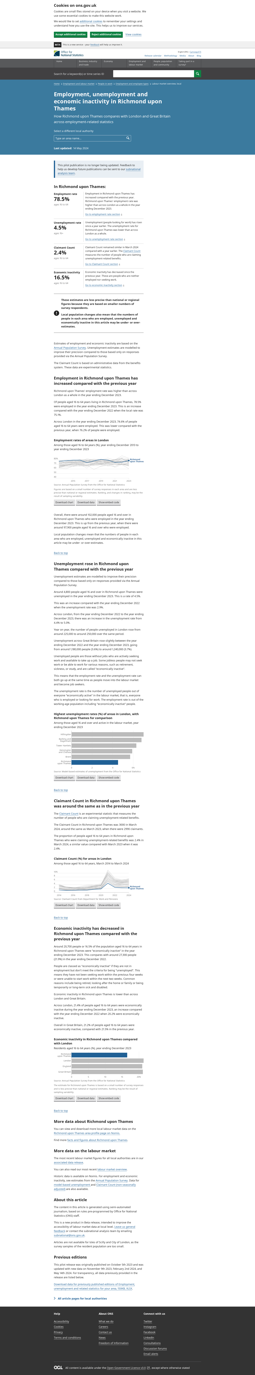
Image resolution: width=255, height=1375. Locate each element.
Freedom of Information (114, 1343)
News (102, 1337)
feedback (94, 44)
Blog (199, 55)
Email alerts (151, 1354)
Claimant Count (131, 251)
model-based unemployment (72, 1184)
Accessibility (61, 1321)
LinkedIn (149, 1337)
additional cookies (91, 21)
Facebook (149, 1332)
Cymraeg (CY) (195, 52)
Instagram (150, 1326)
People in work (105, 83)
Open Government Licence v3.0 (126, 1368)
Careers (103, 1326)
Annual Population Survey (70, 347)
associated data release (68, 1162)
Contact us (105, 1332)
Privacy (58, 1332)
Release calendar (153, 55)
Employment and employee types (132, 83)
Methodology (170, 55)
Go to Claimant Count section (101, 264)
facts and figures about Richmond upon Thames (97, 1140)
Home (59, 61)
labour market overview (112, 1169)
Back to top (61, 553)
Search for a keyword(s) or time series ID (79, 74)
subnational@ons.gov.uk (69, 1235)
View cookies (133, 34)
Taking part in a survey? (186, 63)
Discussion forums (155, 1348)
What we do (106, 1321)
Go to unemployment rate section (104, 239)
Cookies (59, 1326)
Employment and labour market (78, 83)
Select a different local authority (73, 131)
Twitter (148, 1321)
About (191, 55)
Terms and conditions (67, 1337)
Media (183, 55)
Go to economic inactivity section (103, 285)
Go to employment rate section (102, 214)
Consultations (152, 1343)
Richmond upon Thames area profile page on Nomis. (87, 1133)
